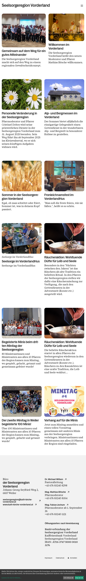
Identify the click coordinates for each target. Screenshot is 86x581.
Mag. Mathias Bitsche (55, 492)
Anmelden (73, 558)
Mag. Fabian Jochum (55, 505)
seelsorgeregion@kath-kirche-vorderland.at (17, 500)
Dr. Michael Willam (54, 479)
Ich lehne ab (68, 578)
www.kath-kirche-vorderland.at (18, 504)
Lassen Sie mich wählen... (12, 578)
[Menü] (82, 5)
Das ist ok (79, 578)
